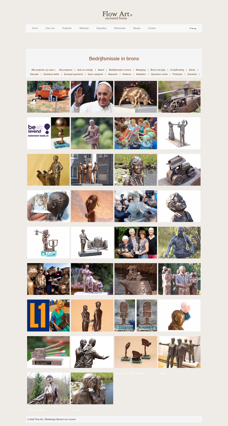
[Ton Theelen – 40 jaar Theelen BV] (50, 170)
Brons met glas (158, 69)
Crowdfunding (177, 69)
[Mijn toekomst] (137, 170)
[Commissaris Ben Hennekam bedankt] (137, 280)
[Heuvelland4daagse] (50, 243)
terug (193, 28)
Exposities (101, 28)
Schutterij (192, 74)
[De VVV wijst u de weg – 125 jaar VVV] (50, 280)
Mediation (141, 74)
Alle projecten (65, 69)
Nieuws (136, 28)
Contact (152, 28)
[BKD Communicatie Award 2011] (137, 316)
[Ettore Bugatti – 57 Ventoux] (93, 243)
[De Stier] (137, 97)
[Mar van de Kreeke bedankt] (181, 170)
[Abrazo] (93, 389)
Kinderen (127, 74)
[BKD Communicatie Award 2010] (50, 353)
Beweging (141, 69)
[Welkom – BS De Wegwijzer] (137, 134)
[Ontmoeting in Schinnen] (93, 170)
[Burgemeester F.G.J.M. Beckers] (181, 280)
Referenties (119, 28)
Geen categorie (95, 74)
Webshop (84, 28)
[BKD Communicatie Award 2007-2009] (93, 316)
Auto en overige (85, 69)
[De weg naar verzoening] (93, 97)
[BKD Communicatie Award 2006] (50, 316)
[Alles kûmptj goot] (50, 389)
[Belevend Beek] (50, 134)
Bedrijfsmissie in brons (120, 69)
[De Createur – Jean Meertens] (93, 280)
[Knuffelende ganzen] (137, 207)
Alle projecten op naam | (43, 69)
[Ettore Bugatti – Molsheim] (137, 243)
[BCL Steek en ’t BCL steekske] (137, 353)
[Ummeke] (181, 134)
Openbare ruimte (159, 74)
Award (101, 69)
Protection (178, 74)
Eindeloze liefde (51, 74)
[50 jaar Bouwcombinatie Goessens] (50, 97)
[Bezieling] (93, 353)
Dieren (192, 69)
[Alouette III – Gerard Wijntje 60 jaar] (181, 97)
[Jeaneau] (181, 207)
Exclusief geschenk (73, 74)
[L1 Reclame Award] (93, 207)
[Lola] (50, 207)
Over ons (50, 28)
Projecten (67, 28)
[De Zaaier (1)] (181, 243)
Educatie (34, 74)
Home (35, 28)
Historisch (113, 74)
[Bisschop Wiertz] (181, 316)
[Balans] (181, 353)
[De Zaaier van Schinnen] (93, 134)
